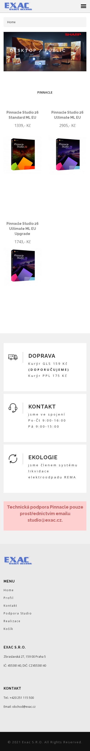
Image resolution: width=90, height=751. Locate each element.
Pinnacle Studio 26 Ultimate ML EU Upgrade (22, 229)
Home (9, 590)
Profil (9, 598)
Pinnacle (45, 92)
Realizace (12, 621)
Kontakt (10, 606)
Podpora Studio (18, 613)
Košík (8, 629)
